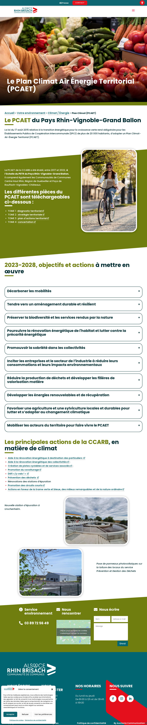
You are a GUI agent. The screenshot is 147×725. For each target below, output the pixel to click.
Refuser (25, 714)
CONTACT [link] (79, 3)
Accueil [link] (9, 113)
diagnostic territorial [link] (29, 211)
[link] (142, 2)
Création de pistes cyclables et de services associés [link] (39, 465)
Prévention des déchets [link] (22, 477)
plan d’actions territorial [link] (32, 218)
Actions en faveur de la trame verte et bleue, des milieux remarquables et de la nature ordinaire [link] (65, 489)
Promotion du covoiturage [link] (23, 469)
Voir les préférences (43, 714)
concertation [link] (25, 222)
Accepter (10, 714)
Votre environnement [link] (31, 113)
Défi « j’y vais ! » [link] (17, 473)
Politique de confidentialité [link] (91, 723)
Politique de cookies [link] (17, 720)
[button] (52, 689)
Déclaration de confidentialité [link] (35, 720)
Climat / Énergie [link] (58, 113)
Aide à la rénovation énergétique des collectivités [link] (37, 462)
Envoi (123, 643)
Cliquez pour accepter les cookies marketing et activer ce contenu (73, 631)
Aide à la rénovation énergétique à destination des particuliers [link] (45, 458)
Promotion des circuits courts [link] (25, 485)
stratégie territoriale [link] (29, 214)
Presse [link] (65, 3)
